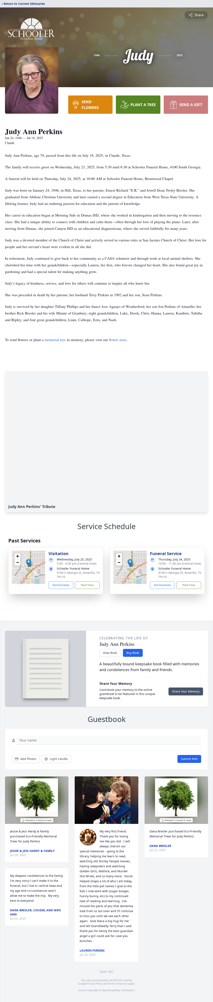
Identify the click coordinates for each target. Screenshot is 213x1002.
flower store (117, 339)
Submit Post (189, 759)
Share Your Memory (185, 691)
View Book (110, 653)
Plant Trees (87, 585)
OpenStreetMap (111, 990)
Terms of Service (118, 983)
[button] (28, 563)
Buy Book (132, 653)
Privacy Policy (95, 983)
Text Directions (60, 585)
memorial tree (55, 339)
